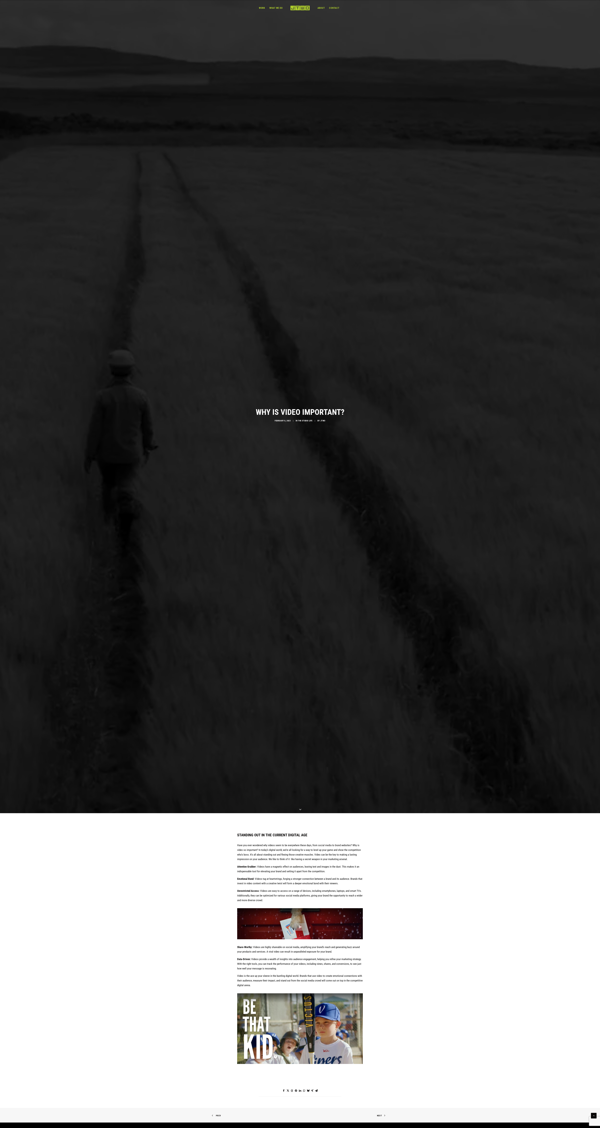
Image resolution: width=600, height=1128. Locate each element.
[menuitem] (262, 8)
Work (262, 8)
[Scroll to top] (594, 1115)
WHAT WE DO (276, 8)
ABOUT (321, 8)
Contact (334, 8)
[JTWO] (300, 8)
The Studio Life (305, 578)
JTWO (322, 578)
